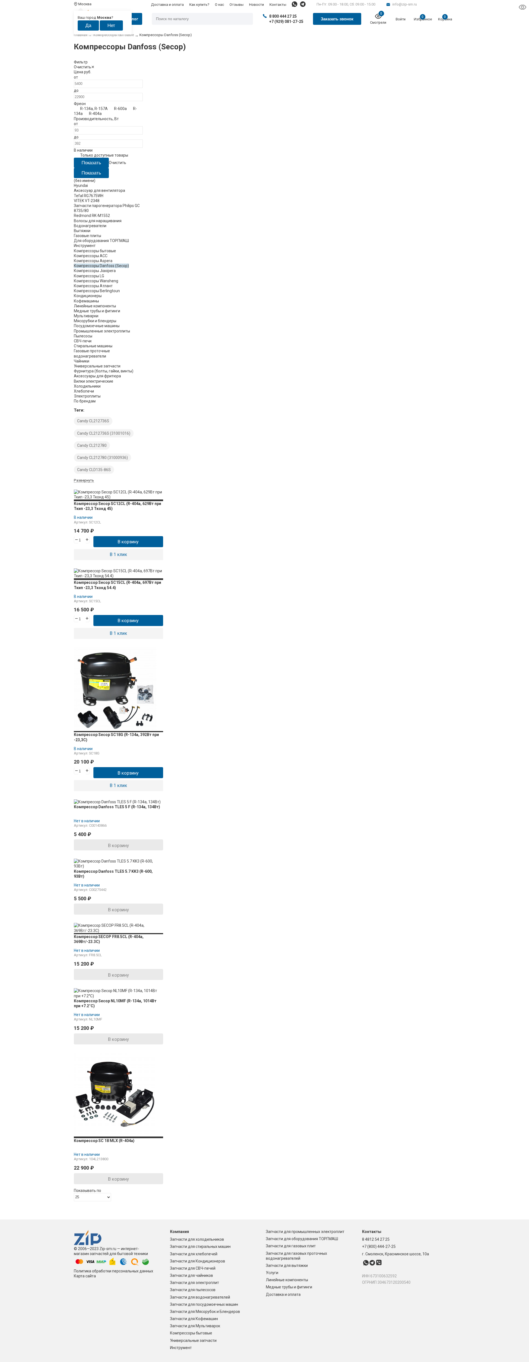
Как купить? (199, 4)
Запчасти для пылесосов (192, 1290)
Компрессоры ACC (90, 256)
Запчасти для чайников (191, 1275)
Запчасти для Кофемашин (194, 1319)
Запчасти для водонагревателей (200, 1297)
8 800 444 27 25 (283, 16)
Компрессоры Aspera (93, 261)
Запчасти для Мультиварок (195, 1326)
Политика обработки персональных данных (113, 1271)
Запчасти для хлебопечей (193, 1254)
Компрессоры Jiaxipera (95, 270)
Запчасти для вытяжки (287, 1265)
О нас (219, 4)
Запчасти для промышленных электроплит (305, 1231)
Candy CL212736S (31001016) (103, 433)
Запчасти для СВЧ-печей (192, 1268)
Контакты (277, 4)
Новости (256, 4)
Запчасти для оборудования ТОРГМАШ (302, 1239)
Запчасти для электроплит (194, 1282)
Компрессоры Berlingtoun (97, 291)
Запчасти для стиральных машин (200, 1246)
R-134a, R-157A (94, 108)
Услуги (272, 1272)
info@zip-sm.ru (404, 4)
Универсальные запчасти (193, 1340)
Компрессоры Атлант (93, 286)
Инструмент (181, 1347)
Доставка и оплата (167, 4)
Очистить (82, 67)
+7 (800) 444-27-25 (379, 1246)
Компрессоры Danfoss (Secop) (101, 266)
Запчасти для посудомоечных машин (204, 1304)
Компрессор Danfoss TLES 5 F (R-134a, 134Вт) (117, 807)
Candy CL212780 (92, 445)
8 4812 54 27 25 (376, 1239)
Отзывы (237, 4)
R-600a (120, 108)
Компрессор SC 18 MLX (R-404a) (104, 1140)
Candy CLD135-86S (94, 470)
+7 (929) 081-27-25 (286, 21)
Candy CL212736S (93, 421)
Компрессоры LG (89, 276)
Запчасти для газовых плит (291, 1246)
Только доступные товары (104, 155)
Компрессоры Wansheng (96, 281)
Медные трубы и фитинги (289, 1287)
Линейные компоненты (287, 1280)
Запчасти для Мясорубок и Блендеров (205, 1311)
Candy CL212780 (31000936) (102, 457)
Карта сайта (85, 1276)
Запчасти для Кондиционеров (197, 1261)
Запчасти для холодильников (197, 1239)
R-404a (95, 113)
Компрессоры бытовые (191, 1333)
